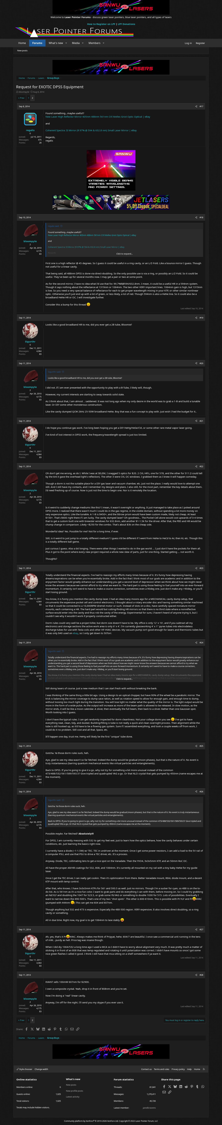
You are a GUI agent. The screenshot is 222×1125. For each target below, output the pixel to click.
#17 (201, 106)
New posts (22, 50)
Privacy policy (178, 1069)
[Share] (196, 106)
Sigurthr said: (54, 371)
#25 (201, 745)
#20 (201, 363)
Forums (37, 43)
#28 (201, 974)
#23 (201, 568)
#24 (201, 642)
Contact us (146, 1069)
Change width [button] (41, 1069)
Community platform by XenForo (91, 1121)
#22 (201, 466)
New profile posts (74, 1090)
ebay (75, 633)
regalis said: (53, 226)
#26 (201, 791)
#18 (201, 217)
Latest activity (72, 1096)
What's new (56, 43)
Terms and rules (161, 1069)
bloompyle (24, 91)
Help (189, 1069)
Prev (22, 97)
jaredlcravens (149, 1107)
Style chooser (25, 1069)
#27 (201, 929)
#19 (201, 317)
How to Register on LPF (101, 24)
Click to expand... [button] (124, 253)
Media (76, 43)
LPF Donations (126, 24)
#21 (201, 420)
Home (22, 43)
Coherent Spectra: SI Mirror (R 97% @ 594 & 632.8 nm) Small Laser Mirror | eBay (91, 130)
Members (94, 43)
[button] (66, 43)
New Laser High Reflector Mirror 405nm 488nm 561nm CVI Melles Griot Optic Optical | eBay (98, 116)
